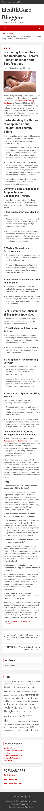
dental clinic (10, 687)
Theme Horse (25, 804)
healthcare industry (13, 704)
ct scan (23, 684)
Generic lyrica (13, 695)
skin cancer (19, 727)
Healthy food (23, 708)
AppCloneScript (9, 748)
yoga (5, 734)
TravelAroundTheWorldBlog (14, 750)
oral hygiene (16, 724)
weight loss (30, 730)
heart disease (18, 712)
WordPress (29, 807)
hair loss (21, 695)
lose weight (28, 712)
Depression (25, 691)
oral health (8, 724)
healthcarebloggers (22, 68)
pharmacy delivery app (27, 724)
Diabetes (34, 691)
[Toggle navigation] (5, 28)
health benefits (18, 698)
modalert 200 (20, 721)
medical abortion (13, 716)
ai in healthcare (29, 681)
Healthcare (32, 698)
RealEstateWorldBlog (12, 758)
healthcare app (9, 701)
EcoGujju (7, 753)
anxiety (38, 681)
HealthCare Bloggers (28, 801)
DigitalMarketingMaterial (13, 755)
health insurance (29, 704)
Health (7, 48)
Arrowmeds (8, 684)
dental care (30, 684)
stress (27, 727)
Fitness (6, 695)
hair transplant (32, 694)
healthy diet (11, 707)
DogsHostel (8, 760)
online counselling (32, 721)
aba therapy (8, 681)
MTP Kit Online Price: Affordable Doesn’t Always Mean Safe (22, 648)
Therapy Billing (9, 624)
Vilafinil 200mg (17, 731)
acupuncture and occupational (19, 621)
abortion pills (18, 681)
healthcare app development (27, 701)
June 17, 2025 (9, 68)
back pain (16, 684)
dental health (21, 687)
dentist (18, 691)
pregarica (11, 727)
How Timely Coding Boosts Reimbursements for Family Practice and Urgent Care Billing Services (23, 637)
